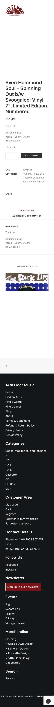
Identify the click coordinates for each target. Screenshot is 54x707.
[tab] (27, 217)
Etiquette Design (18, 653)
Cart (8, 509)
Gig (7, 604)
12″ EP (9, 469)
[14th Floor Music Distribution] (14, 10)
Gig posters (12, 662)
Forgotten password (18, 523)
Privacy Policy (14, 430)
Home (9, 392)
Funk (28, 173)
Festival (10, 613)
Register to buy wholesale (21, 518)
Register (10, 514)
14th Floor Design (19, 658)
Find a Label (13, 406)
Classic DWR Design (20, 643)
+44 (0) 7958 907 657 (29, 539)
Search (9, 678)
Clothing (10, 639)
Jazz (35, 177)
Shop (8, 411)
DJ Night (11, 618)
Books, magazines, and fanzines (25, 450)
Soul (41, 177)
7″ (6, 455)
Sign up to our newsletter (23, 586)
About (9, 416)
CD (7, 479)
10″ (7, 460)
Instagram (11, 569)
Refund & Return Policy (20, 425)
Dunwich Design (18, 648)
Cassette (11, 474)
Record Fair (12, 609)
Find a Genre (13, 401)
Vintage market (15, 623)
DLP (7, 488)
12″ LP (9, 465)
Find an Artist (14, 397)
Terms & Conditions (17, 420)
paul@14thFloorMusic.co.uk (22, 548)
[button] (47, 10)
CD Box (10, 484)
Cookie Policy (13, 435)
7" (24, 173)
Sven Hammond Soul (34, 181)
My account (12, 504)
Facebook (11, 564)
